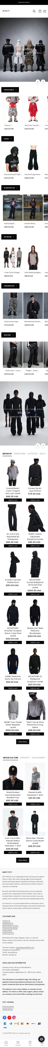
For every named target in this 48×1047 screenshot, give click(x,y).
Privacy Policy (7, 930)
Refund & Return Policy (10, 926)
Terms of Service (8, 933)
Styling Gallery (8, 1009)
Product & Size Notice (10, 928)
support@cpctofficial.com (25, 947)
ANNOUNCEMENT (24, 2)
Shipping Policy (8, 923)
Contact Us (6, 921)
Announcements (8, 1006)
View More (22, 742)
